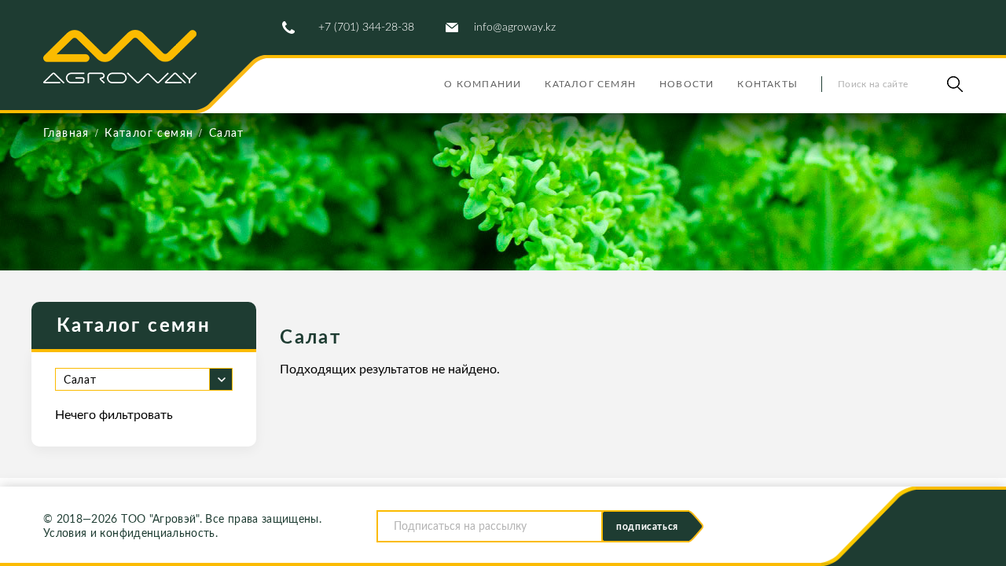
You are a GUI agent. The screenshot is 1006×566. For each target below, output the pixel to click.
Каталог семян (590, 84)
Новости (686, 84)
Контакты (767, 84)
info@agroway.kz (515, 27)
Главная (66, 133)
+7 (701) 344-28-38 (366, 27)
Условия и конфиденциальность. (130, 533)
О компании (482, 84)
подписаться (647, 526)
